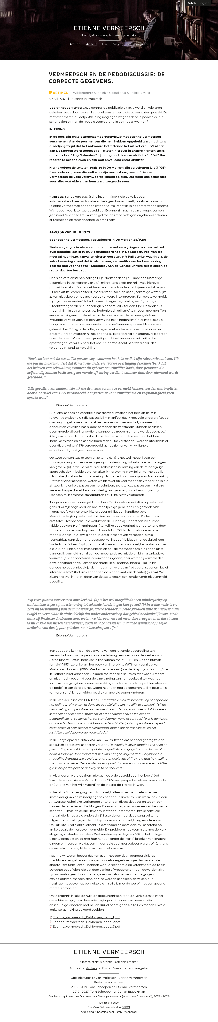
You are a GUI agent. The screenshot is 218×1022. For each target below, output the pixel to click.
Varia (146, 92)
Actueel (75, 44)
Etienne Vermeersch (109, 29)
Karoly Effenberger (126, 1011)
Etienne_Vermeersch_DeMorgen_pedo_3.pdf (86, 926)
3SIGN (126, 1007)
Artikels (91, 44)
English (203, 3)
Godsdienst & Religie (124, 92)
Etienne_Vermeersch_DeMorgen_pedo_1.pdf (86, 917)
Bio (104, 44)
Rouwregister (138, 44)
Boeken (117, 44)
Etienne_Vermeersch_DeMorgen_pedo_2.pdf (86, 922)
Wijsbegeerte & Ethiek (89, 92)
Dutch (191, 3)
